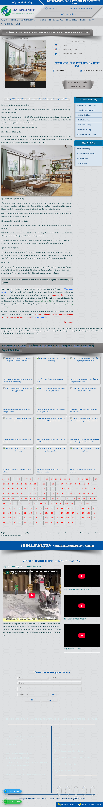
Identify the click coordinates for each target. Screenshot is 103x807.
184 (25, 523)
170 (46, 518)
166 (25, 518)
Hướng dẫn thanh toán (67, 764)
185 (30, 523)
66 (95, 489)
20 (82, 479)
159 (83, 513)
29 (26, 484)
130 (25, 508)
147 (20, 513)
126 (4, 508)
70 (17, 493)
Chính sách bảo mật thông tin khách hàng (74, 758)
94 (30, 498)
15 (60, 479)
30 (30, 484)
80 (62, 493)
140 (78, 508)
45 (4, 489)
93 (26, 498)
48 (17, 489)
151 (41, 513)
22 (91, 479)
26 (13, 484)
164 (15, 518)
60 (68, 489)
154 (57, 513)
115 (40, 503)
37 (62, 484)
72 (26, 493)
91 (17, 498)
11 (42, 479)
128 (15, 508)
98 (48, 498)
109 (9, 503)
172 (57, 518)
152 (46, 513)
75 (39, 493)
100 (58, 498)
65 (91, 489)
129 (20, 508)
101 (63, 498)
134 (46, 508)
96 (39, 498)
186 (36, 523)
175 (73, 518)
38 (66, 484)
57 (57, 489)
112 (25, 503)
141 (83, 508)
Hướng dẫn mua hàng (67, 771)
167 (30, 518)
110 (15, 503)
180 (4, 523)
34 (48, 484)
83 (75, 493)
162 (4, 518)
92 (22, 498)
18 (74, 479)
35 (53, 484)
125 (93, 503)
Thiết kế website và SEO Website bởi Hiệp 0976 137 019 (63, 799)
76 (44, 493)
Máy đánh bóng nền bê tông (84, 331)
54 (44, 489)
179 (94, 518)
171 (51, 518)
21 (87, 479)
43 (89, 484)
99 (53, 498)
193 (73, 523)
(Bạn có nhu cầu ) (52, 295)
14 (56, 479)
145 (9, 513)
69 (13, 493)
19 (78, 479)
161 (94, 513)
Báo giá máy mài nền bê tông (41, 328)
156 (67, 513)
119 (61, 503)
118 (56, 503)
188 (46, 523)
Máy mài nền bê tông (22, 2)
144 (4, 513)
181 (9, 523)
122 (77, 503)
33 (44, 484)
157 (73, 513)
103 (73, 498)
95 (35, 498)
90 (13, 498)
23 (96, 479)
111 (20, 503)
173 (62, 518)
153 (51, 513)
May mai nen (13, 142)
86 (89, 493)
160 (88, 513)
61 (73, 489)
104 (79, 498)
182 (15, 523)
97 (44, 498)
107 (95, 498)
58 (62, 489)
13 (51, 479)
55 (48, 489)
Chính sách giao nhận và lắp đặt (71, 751)
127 (9, 508)
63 (82, 489)
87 (93, 493)
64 (86, 489)
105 (84, 498)
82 (71, 493)
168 (36, 518)
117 (51, 503)
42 (84, 484)
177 (83, 518)
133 (41, 508)
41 (80, 484)
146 (15, 513)
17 (69, 479)
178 (88, 518)
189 (51, 523)
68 (8, 493)
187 (41, 523)
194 (78, 523)
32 (39, 484)
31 (35, 484)
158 (78, 513)
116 (45, 503)
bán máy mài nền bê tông (82, 328)
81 (66, 493)
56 (53, 489)
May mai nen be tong (52, 273)
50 (26, 489)
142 (88, 508)
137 (62, 508)
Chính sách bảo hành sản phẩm (70, 738)
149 (30, 513)
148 (25, 513)
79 (57, 493)
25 (8, 484)
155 (62, 513)
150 (36, 513)
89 (8, 498)
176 (78, 518)
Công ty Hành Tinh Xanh (20, 328)
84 (80, 493)
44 (93, 484)
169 (41, 518)
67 (4, 493)
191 (62, 523)
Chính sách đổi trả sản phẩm (69, 744)
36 (57, 484)
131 (30, 508)
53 (39, 489)
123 (82, 503)
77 (48, 493)
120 (66, 503)
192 (67, 523)
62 (77, 489)
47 (13, 489)
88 (4, 498)
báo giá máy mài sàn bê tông (10, 331)
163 (9, 518)
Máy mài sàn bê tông (49, 331)
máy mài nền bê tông (26, 123)
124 (87, 503)
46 (8, 489)
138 (67, 508)
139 (73, 508)
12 (47, 479)
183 (20, 523)
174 (67, 518)
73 (30, 493)
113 (30, 503)
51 (30, 489)
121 (71, 503)
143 (94, 508)
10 (38, 479)
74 (35, 493)
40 (75, 484)
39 (71, 484)
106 (89, 498)
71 (22, 493)
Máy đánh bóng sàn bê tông (65, 331)
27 (17, 484)
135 (51, 508)
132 (36, 508)
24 (4, 484)
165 (20, 518)
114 (35, 503)
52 (35, 489)
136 (57, 508)
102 (68, 498)
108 (4, 503)
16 (65, 479)
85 (84, 493)
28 (22, 484)
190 (57, 523)
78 (53, 493)
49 (22, 489)
